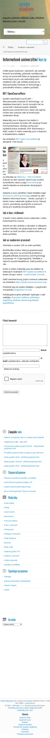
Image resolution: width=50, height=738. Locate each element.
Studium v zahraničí (26, 47)
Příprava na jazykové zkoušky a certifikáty (20, 478)
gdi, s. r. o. (20, 705)
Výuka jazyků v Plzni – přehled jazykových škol (21, 466)
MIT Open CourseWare (26, 139)
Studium (25, 722)
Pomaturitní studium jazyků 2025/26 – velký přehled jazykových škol (24, 447)
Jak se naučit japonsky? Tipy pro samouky (20, 491)
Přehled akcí (9, 529)
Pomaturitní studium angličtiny (25, 727)
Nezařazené (9, 516)
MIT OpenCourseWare (33, 271)
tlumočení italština (20, 297)
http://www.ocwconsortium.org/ (31, 282)
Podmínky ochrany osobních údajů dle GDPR (25, 708)
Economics (32, 182)
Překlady (25, 729)
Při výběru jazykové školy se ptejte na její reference (23, 453)
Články (10, 47)
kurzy (25, 59)
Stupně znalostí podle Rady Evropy (17, 487)
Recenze (7, 543)
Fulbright (7, 576)
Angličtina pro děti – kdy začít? (15, 442)
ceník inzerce (30, 703)
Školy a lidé (8, 547)
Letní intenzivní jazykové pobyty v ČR (18, 482)
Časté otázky (9, 503)
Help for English (10, 585)
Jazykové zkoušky (25, 724)
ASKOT (6, 590)
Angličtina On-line (23, 289)
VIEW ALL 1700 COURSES (29, 176)
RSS (31, 710)
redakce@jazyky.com (8, 701)
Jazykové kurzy (25, 720)
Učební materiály (10, 560)
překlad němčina (21, 300)
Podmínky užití (22, 710)
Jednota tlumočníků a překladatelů (17, 581)
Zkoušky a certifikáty (12, 565)
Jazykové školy (25, 717)
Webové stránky (11, 368)
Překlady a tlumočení (12, 534)
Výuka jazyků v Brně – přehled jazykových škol (21, 457)
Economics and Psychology (16, 195)
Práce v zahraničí (10, 525)
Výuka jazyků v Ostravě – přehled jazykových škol (23, 461)
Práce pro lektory (10, 521)
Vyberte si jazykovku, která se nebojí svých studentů (24, 437)
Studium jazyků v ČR (12, 551)
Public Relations (10, 538)
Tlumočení (25, 731)
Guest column (9, 512)
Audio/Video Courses (34, 274)
